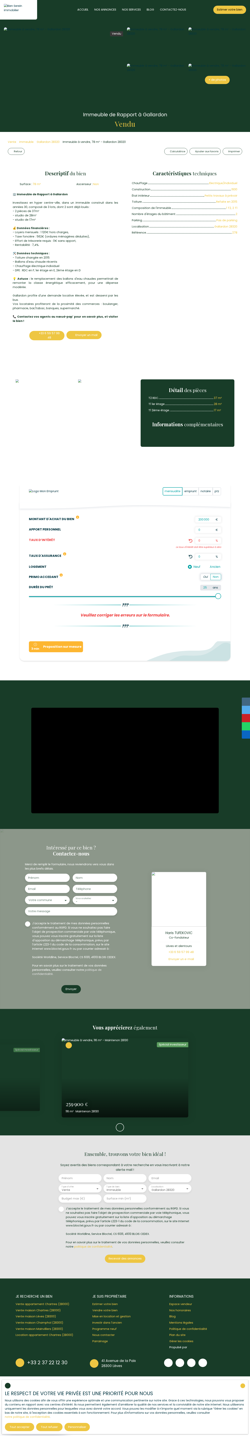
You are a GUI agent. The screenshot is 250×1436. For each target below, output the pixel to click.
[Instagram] (180, 1363)
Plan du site (177, 1335)
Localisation (157, 1186)
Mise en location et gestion (111, 1316)
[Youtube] (191, 1363)
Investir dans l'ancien (107, 1323)
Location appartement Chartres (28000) (44, 1335)
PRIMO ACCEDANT (43, 577)
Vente (12, 142)
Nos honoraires (180, 1310)
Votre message (39, 911)
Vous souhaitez (83, 898)
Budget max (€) (73, 1198)
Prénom (33, 878)
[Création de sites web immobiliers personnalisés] (197, 1347)
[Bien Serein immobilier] (18, 10)
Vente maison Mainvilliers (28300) (39, 1329)
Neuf (196, 566)
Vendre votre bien (105, 1310)
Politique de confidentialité (188, 1329)
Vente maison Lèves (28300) (36, 1316)
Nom (79, 878)
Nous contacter (103, 1335)
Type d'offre (68, 1186)
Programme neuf (104, 1329)
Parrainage (100, 1341)
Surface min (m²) (119, 1198)
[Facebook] (168, 1363)
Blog (172, 1316)
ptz (217, 491)
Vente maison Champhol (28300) (39, 1323)
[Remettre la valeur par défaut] (191, 541)
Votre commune (40, 900)
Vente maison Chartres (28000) (38, 1310)
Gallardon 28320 (48, 142)
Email (32, 889)
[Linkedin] (202, 1363)
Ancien (215, 566)
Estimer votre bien (105, 1304)
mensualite (172, 491)
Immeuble (26, 142)
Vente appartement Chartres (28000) (42, 1304)
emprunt (190, 491)
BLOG (150, 10)
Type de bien (112, 1186)
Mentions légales (181, 1323)
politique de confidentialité (93, 1247)
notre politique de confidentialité (27, 1417)
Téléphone (83, 889)
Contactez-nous (173, 10)
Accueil (82, 10)
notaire (206, 491)
